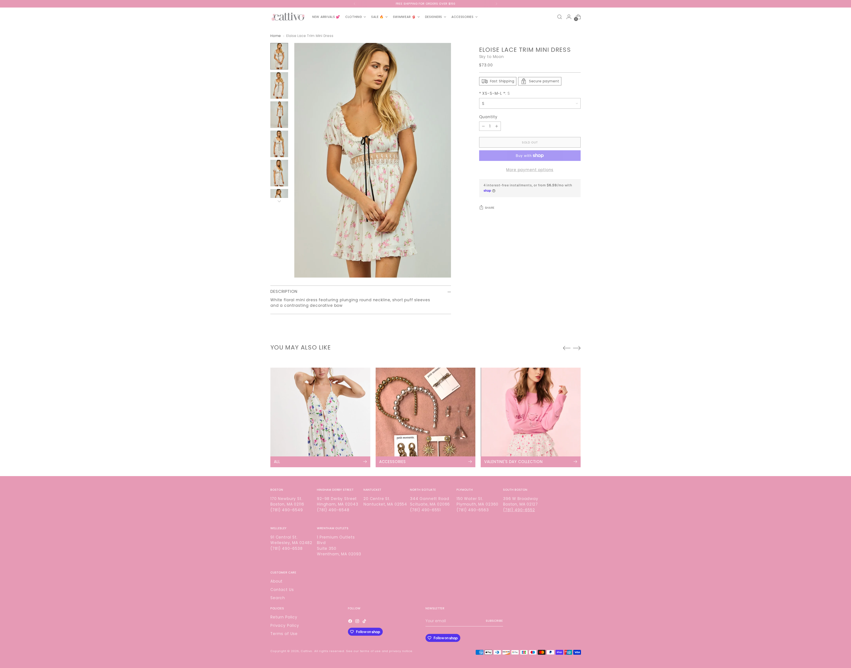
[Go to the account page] (568, 16)
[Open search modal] (559, 16)
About (276, 581)
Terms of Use (284, 633)
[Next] (496, 4)
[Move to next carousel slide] (577, 348)
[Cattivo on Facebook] (350, 622)
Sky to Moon (491, 56)
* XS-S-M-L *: (494, 93)
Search (277, 597)
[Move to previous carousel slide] (566, 348)
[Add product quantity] (497, 126)
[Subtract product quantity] (483, 126)
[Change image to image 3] (279, 114)
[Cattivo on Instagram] (357, 622)
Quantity (488, 116)
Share (490, 208)
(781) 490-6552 (519, 510)
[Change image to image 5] (279, 173)
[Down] (279, 201)
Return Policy (283, 617)
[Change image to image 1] (279, 56)
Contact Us (282, 589)
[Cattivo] (288, 17)
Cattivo (306, 651)
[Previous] (354, 4)
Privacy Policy (284, 625)
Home (275, 35)
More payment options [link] (529, 169)
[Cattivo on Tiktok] (364, 622)
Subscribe (494, 621)
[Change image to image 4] (279, 144)
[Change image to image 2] (279, 85)
